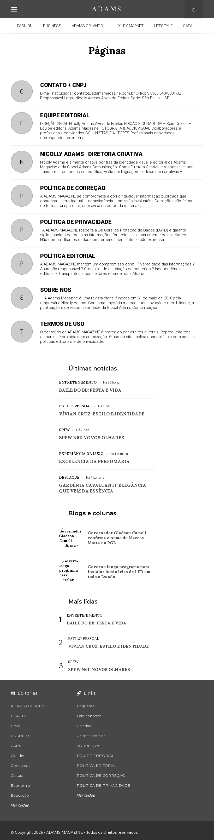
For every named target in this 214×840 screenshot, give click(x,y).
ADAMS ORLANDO (87, 26)
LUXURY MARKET (129, 26)
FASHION (25, 26)
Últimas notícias (92, 368)
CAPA (187, 26)
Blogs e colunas (92, 513)
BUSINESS (52, 26)
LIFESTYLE (163, 26)
